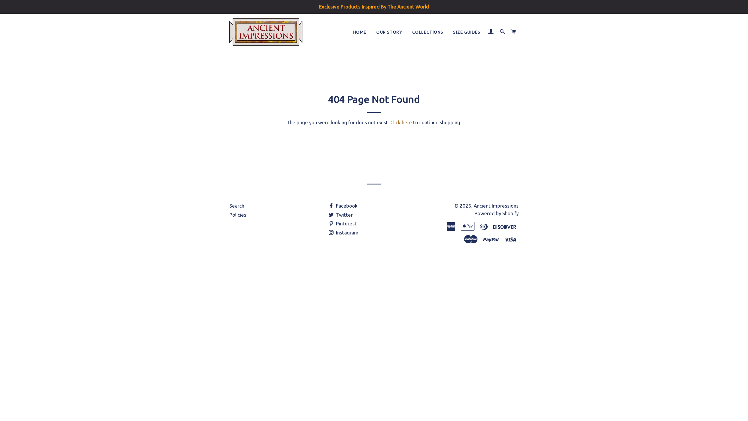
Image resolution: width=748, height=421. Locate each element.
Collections (427, 32)
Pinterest (346, 223)
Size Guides (466, 32)
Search (236, 205)
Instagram (347, 232)
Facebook (346, 205)
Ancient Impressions (496, 205)
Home (360, 32)
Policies (237, 215)
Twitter (344, 215)
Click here (401, 122)
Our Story (389, 32)
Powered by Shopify (497, 213)
